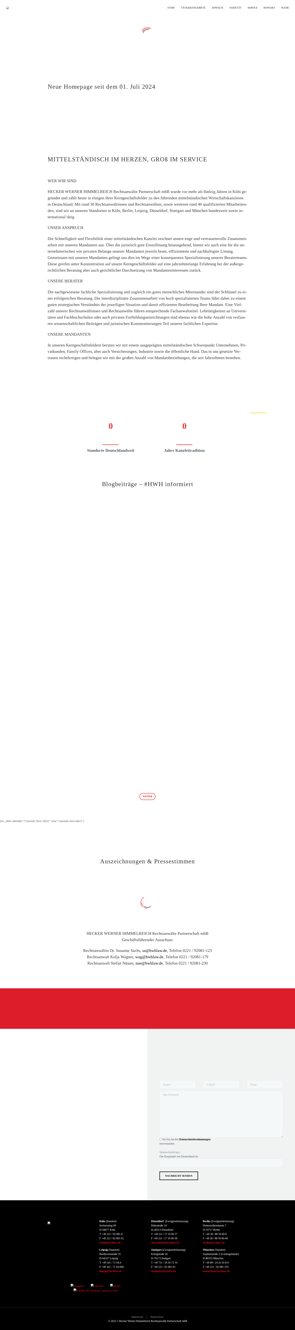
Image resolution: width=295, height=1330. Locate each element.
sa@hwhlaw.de (154, 950)
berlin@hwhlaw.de (214, 1242)
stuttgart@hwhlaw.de (163, 1271)
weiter (147, 796)
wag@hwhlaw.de (149, 957)
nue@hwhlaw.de (149, 963)
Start (171, 7)
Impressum (137, 1317)
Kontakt (269, 7)
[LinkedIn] (97, 1286)
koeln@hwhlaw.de (110, 1242)
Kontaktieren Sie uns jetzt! (227, 1008)
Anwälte (217, 7)
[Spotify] (115, 1286)
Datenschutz (157, 1317)
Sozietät (235, 7)
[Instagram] (77, 1286)
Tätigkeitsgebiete (193, 7)
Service (252, 7)
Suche (285, 7)
